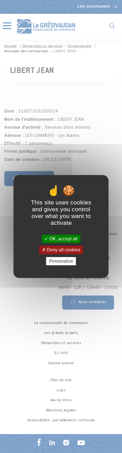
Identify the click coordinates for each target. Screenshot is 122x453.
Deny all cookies (63, 250)
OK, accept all (62, 238)
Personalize (61, 261)
